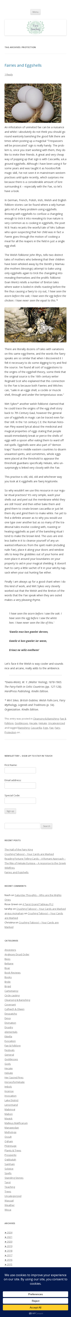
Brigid (8, 986)
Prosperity (10, 1155)
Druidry (9, 1027)
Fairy (57, 727)
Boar (7, 968)
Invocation (10, 1095)
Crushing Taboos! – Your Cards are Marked (29, 854)
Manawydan (12, 1127)
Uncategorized (56, 723)
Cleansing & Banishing (46, 718)
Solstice (9, 1168)
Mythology (10, 1132)
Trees (8, 1191)
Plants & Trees (13, 1150)
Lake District (11, 1100)
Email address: (13, 780)
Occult (8, 1136)
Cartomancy (11, 991)
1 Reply (9, 74)
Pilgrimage (10, 1146)
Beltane (9, 963)
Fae (51, 727)
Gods (8, 1063)
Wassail (9, 1200)
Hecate (33, 723)
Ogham (9, 1141)
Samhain (10, 1164)
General (9, 1054)
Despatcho (11, 1013)
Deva (8, 1018)
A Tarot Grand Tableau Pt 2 (38, 904)
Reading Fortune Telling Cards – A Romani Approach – (35, 858)
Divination (10, 1022)
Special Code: (12, 795)
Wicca (8, 1209)
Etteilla (8, 1036)
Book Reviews (13, 972)
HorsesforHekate (15, 1082)
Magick (8, 1118)
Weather (10, 1205)
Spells (8, 1173)
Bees (7, 959)
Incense (9, 1091)
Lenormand (11, 1105)
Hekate (43, 723)
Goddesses (21, 723)
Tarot (8, 1182)
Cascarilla (36, 727)
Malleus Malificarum (16, 1123)
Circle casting (12, 995)
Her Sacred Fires (14, 1077)
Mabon (9, 1114)
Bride (8, 981)
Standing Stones (14, 1177)
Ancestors (10, 950)
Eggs (45, 727)
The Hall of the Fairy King (19, 849)
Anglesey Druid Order (17, 954)
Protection (10, 732)
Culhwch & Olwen (14, 1009)
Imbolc (8, 1086)
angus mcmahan (14, 913)
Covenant (10, 1004)
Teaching (10, 1187)
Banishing (24, 727)
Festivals (10, 1050)
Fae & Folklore (13, 1045)
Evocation (10, 1041)
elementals (11, 1032)
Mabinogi (10, 1109)
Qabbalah (10, 1159)
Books (8, 977)
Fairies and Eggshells (23, 65)
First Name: (11, 765)
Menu (35, 11)
